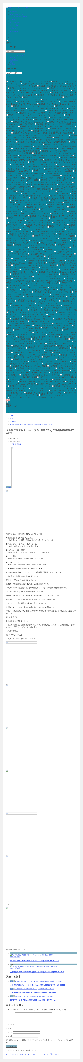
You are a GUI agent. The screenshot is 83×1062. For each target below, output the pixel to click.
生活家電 (13, 421)
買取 (11, 62)
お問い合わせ (14, 28)
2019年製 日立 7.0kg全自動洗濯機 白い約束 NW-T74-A (32, 1000)
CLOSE (8, 43)
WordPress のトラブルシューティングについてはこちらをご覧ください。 (33, 1054)
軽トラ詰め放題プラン (17, 14)
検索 (8, 399)
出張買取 (13, 19)
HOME (12, 416)
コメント (10, 1025)
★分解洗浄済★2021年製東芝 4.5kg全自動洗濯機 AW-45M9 (33, 992)
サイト (8, 1036)
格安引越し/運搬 (15, 22)
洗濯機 (12, 64)
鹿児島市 (13, 57)
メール (9, 1032)
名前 (8, 1028)
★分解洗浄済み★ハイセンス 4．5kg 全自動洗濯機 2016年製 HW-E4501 (37, 985)
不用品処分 (13, 11)
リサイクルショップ (17, 55)
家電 (11, 419)
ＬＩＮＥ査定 (14, 25)
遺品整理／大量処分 (20, 16)
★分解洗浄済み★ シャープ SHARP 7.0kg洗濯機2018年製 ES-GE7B (32, 424)
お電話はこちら (15, 31)
